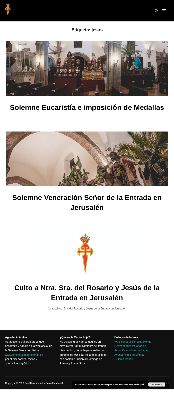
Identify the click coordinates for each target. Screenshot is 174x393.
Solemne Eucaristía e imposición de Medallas (87, 107)
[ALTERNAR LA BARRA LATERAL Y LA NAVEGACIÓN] (165, 10)
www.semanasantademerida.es (24, 354)
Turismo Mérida (123, 359)
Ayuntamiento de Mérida (129, 354)
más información (136, 384)
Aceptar (156, 384)
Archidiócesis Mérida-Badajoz (132, 350)
